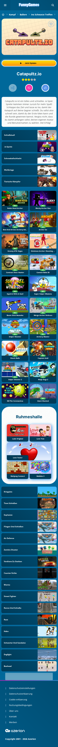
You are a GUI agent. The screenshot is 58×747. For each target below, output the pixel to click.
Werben (13, 722)
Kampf (12, 14)
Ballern (23, 14)
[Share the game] (13, 88)
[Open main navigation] (5, 5)
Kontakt (13, 716)
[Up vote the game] (45, 88)
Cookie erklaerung (18, 699)
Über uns (13, 710)
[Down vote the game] (29, 88)
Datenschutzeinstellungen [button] (22, 688)
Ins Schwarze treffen (41, 14)
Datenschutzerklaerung (20, 693)
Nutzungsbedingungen (20, 705)
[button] (53, 5)
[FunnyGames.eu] (3, 14)
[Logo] (29, 5)
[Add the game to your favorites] (51, 24)
